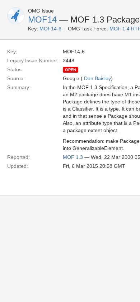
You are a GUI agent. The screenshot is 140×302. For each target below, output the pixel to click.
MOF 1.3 (73, 157)
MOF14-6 (50, 28)
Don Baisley (97, 78)
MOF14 (42, 19)
